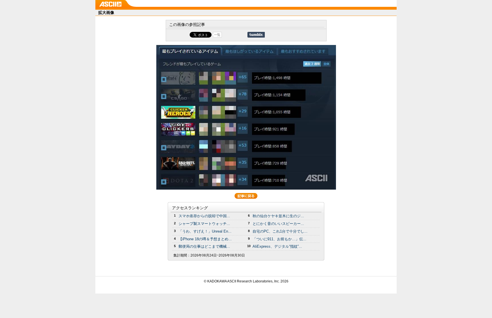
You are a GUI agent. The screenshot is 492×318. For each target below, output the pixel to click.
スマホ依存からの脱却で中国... (204, 216)
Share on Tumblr (256, 35)
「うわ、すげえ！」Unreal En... (205, 231)
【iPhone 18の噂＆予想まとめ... (205, 239)
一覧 (217, 34)
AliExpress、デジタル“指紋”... (277, 246)
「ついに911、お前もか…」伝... (279, 239)
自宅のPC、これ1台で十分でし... (280, 231)
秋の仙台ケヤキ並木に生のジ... (278, 216)
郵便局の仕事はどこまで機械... (204, 246)
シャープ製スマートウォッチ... (204, 223)
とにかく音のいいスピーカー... (278, 223)
